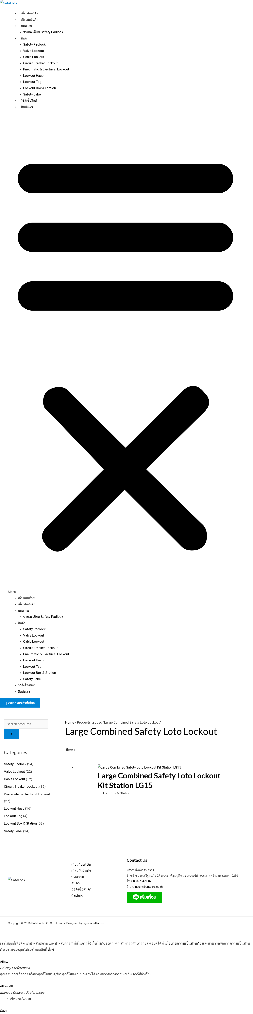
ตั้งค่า (52, 949)
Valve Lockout (33, 51)
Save (3, 1011)
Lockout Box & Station (39, 88)
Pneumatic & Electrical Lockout (46, 69)
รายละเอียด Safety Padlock (43, 32)
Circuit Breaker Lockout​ (21, 786)
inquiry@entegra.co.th (148, 887)
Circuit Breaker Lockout (40, 63)
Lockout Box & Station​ (20, 823)
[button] (125, 355)
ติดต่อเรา (27, 107)
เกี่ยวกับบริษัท (29, 13)
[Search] (11, 734)
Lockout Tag (32, 82)
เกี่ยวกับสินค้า (29, 20)
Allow (4, 962)
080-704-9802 (142, 881)
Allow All (6, 986)
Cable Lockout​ (14, 779)
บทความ (26, 26)
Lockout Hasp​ (14, 808)
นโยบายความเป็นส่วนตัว (182, 943)
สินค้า (24, 38)
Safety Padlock (34, 44)
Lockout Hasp (33, 76)
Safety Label (32, 94)
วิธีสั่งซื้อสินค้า (30, 100)
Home (69, 722)
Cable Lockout (33, 57)
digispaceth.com (93, 923)
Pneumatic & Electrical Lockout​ (27, 794)
